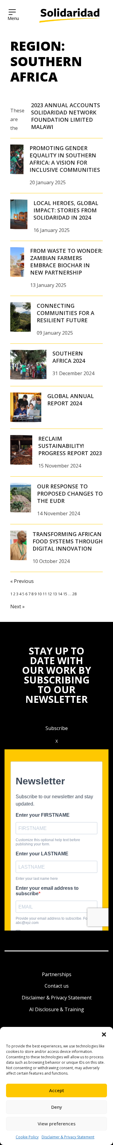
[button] (104, 1034)
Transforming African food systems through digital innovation (68, 541)
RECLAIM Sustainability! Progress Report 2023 (70, 446)
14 (60, 594)
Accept (56, 1090)
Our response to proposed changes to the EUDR (70, 493)
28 (74, 594)
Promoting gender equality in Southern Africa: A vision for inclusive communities (65, 158)
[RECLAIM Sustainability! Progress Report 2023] (21, 450)
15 (65, 594)
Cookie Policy (27, 1137)
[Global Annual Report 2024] (25, 407)
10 (39, 594)
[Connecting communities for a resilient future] (20, 317)
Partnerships (56, 974)
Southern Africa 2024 (68, 357)
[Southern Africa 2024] (28, 365)
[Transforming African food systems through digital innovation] (18, 545)
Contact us (57, 986)
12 (50, 594)
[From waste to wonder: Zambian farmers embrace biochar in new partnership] (17, 262)
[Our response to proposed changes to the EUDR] (20, 498)
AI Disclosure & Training (56, 1009)
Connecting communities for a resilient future (65, 313)
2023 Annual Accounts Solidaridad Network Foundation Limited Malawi (65, 115)
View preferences (57, 1124)
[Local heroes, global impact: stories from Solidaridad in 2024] (18, 214)
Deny (56, 1107)
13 (55, 594)
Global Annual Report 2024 (70, 399)
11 (44, 594)
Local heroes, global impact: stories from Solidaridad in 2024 (65, 210)
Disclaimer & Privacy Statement (68, 1137)
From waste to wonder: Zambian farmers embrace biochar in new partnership (66, 261)
